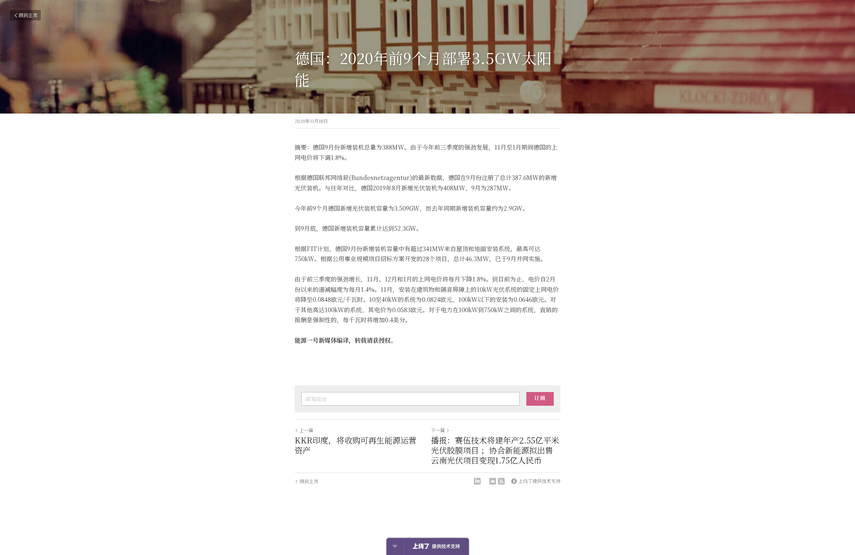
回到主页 (28, 15)
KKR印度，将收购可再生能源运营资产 (355, 445)
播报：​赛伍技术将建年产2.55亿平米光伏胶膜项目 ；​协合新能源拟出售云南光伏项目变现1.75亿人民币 (495, 450)
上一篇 (306, 430)
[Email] (492, 481)
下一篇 (438, 430)
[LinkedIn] (477, 481)
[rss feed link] (501, 481)
